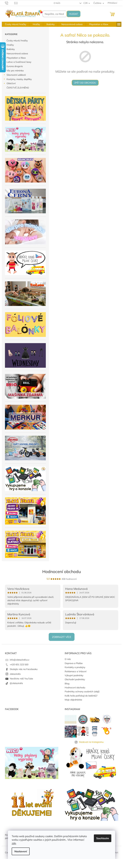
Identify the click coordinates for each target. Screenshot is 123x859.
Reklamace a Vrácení (75, 671)
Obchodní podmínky (75, 679)
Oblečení (11, 83)
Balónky (11, 49)
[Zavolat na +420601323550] (9, 2)
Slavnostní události (16, 74)
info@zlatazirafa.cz (19, 659)
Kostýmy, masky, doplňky (19, 79)
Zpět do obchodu (85, 82)
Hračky (10, 44)
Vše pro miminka (15, 70)
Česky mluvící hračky (17, 40)
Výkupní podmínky (74, 675)
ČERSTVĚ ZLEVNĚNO (18, 87)
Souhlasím (102, 838)
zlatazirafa (15, 674)
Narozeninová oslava (17, 53)
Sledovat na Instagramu (91, 742)
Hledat (73, 13)
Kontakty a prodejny (75, 667)
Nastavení (20, 851)
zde (14, 843)
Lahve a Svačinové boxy (19, 62)
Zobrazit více (61, 637)
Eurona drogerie (15, 66)
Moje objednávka (73, 699)
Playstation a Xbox (16, 57)
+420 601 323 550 (19, 664)
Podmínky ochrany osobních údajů (82, 691)
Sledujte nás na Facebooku (23, 669)
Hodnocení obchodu (61, 571)
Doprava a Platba (73, 663)
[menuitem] (15, 24)
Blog (67, 683)
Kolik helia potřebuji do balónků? (81, 695)
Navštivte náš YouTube (21, 678)
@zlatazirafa (16, 683)
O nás (57, 3)
